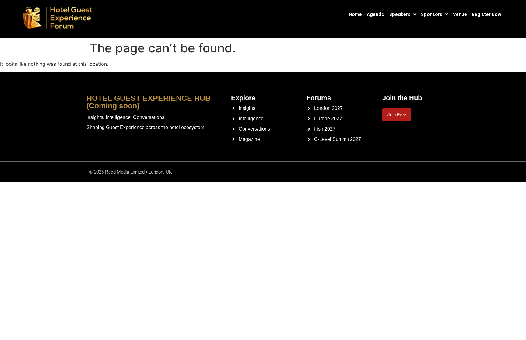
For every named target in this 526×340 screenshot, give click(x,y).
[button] (404, 14)
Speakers (399, 14)
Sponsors (431, 14)
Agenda (375, 14)
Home (355, 14)
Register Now (486, 14)
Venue (460, 14)
